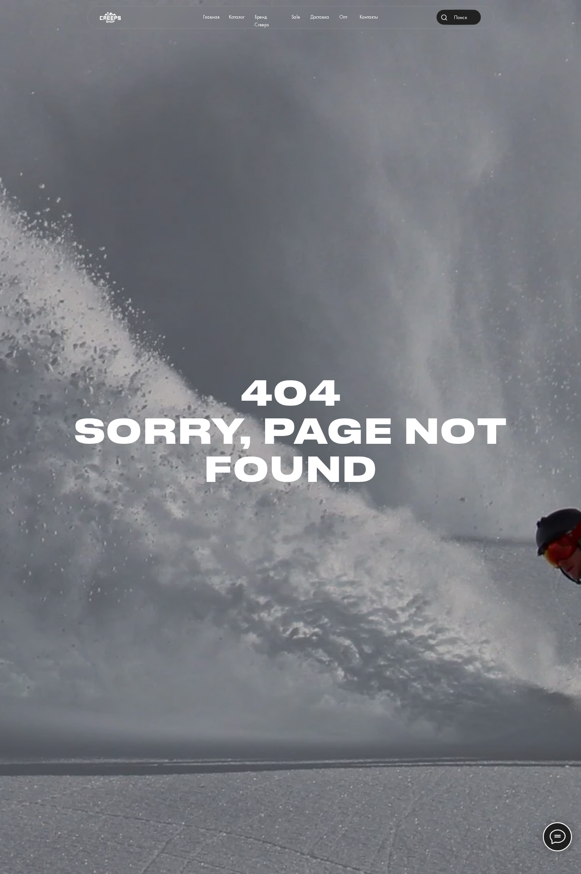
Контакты (368, 17)
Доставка (319, 17)
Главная (211, 17)
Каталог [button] (237, 17)
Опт (343, 17)
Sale (295, 17)
